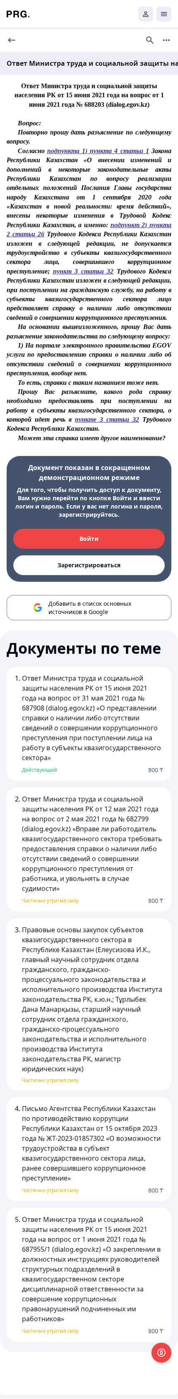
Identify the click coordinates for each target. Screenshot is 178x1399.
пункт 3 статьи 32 (83, 271)
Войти (89, 538)
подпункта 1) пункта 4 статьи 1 (98, 150)
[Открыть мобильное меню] (163, 14)
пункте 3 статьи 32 (107, 419)
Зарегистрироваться (89, 565)
